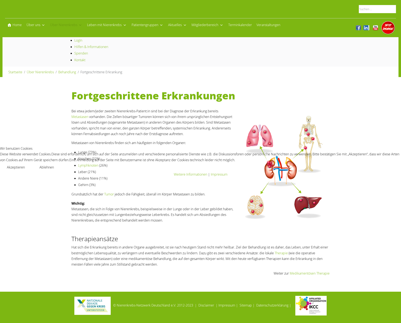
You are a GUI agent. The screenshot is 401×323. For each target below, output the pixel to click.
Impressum (219, 174)
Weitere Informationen (190, 174)
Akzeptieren (16, 167)
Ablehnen (46, 167)
